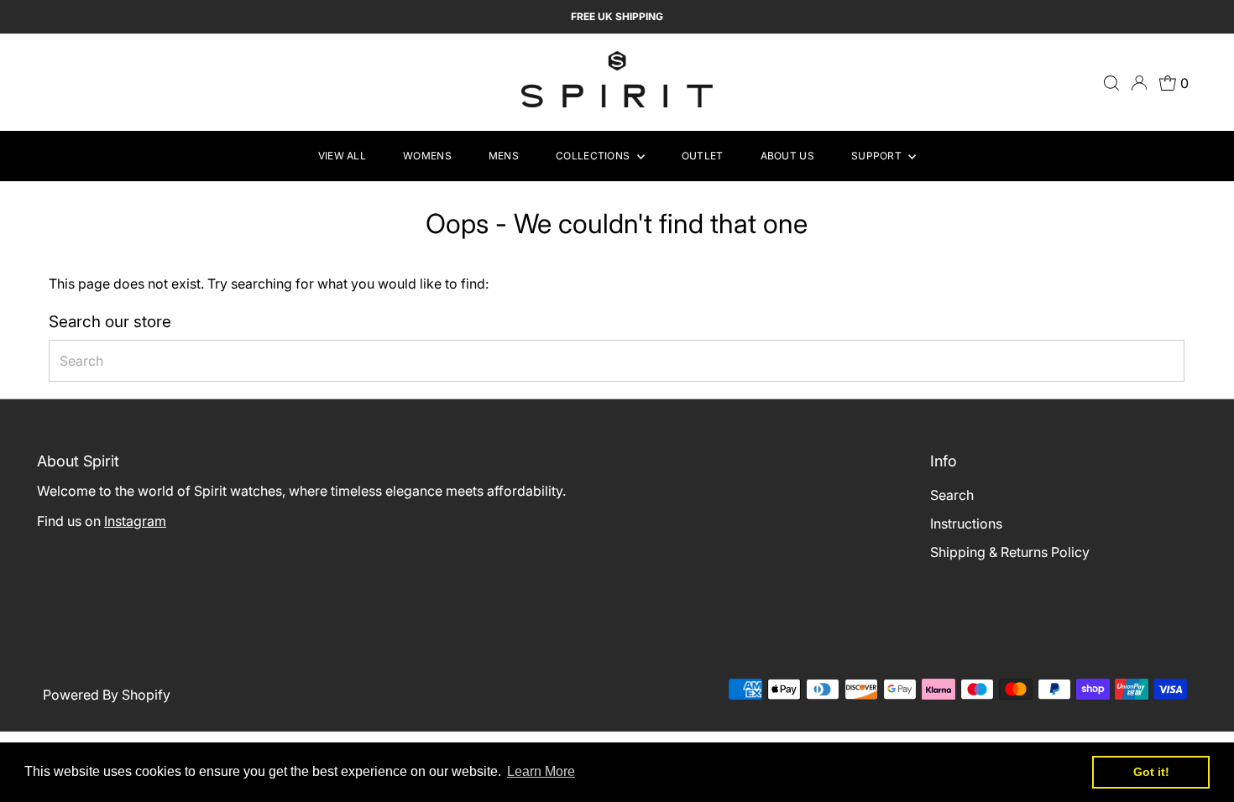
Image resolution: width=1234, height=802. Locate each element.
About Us (787, 155)
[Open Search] (1111, 83)
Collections (594, 155)
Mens (504, 155)
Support (877, 155)
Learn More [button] (541, 771)
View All (342, 155)
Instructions (966, 523)
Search (952, 495)
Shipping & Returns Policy (1010, 552)
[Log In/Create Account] (1139, 83)
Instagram (135, 521)
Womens (427, 155)
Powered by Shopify (106, 694)
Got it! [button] (1151, 772)
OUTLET (703, 155)
